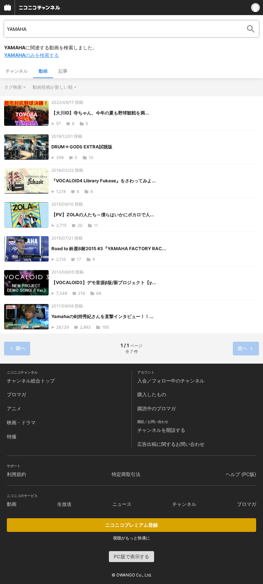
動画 (43, 71)
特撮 (11, 436)
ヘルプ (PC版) (241, 474)
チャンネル (16, 71)
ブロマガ (16, 394)
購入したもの (151, 394)
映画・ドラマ (21, 422)
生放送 (64, 504)
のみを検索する (31, 55)
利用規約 (16, 474)
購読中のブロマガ (156, 408)
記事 (63, 71)
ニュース (122, 504)
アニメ (14, 408)
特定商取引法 (126, 474)
